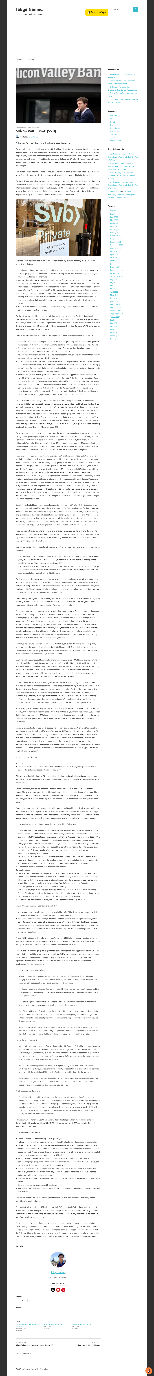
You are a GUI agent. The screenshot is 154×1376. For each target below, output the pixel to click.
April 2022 (114, 292)
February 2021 (116, 335)
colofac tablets (115, 153)
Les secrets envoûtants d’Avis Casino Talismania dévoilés (122, 175)
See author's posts (58, 1283)
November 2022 (116, 270)
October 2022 (115, 273)
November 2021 (116, 307)
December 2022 (116, 267)
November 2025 (116, 238)
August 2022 (115, 279)
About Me (30, 59)
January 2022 (115, 301)
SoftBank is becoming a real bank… (82, 1324)
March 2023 (115, 257)
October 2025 (115, 242)
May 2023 (114, 251)
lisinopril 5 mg (115, 191)
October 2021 (115, 310)
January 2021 (115, 338)
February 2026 (116, 229)
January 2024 (115, 248)
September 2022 (116, 276)
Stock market (115, 134)
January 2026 (115, 232)
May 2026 (114, 220)
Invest (37, 127)
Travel (112, 137)
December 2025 (116, 235)
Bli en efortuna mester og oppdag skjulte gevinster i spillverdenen (121, 166)
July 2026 (114, 214)
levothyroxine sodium (118, 163)
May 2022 (114, 288)
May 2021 (114, 326)
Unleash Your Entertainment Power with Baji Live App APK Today (123, 157)
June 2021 (114, 323)
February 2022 (116, 298)
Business (31, 127)
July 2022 (114, 282)
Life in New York (116, 128)
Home (19, 59)
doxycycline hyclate (117, 172)
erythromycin (115, 182)
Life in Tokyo (115, 131)
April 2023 (114, 254)
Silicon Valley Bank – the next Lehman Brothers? (27, 1325)
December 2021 (116, 304)
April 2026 (114, 223)
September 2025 (116, 245)
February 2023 (116, 260)
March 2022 (115, 295)
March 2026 (115, 226)
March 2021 (115, 332)
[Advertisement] (77, 35)
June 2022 (114, 285)
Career (112, 118)
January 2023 (115, 263)
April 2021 (114, 329)
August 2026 (115, 210)
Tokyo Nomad (29, 9)
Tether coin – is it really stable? (53, 1324)
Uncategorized (115, 140)
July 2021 (114, 320)
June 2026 (114, 217)
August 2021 (115, 317)
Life (111, 125)
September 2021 (116, 313)
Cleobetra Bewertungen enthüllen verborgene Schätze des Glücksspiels (121, 194)
